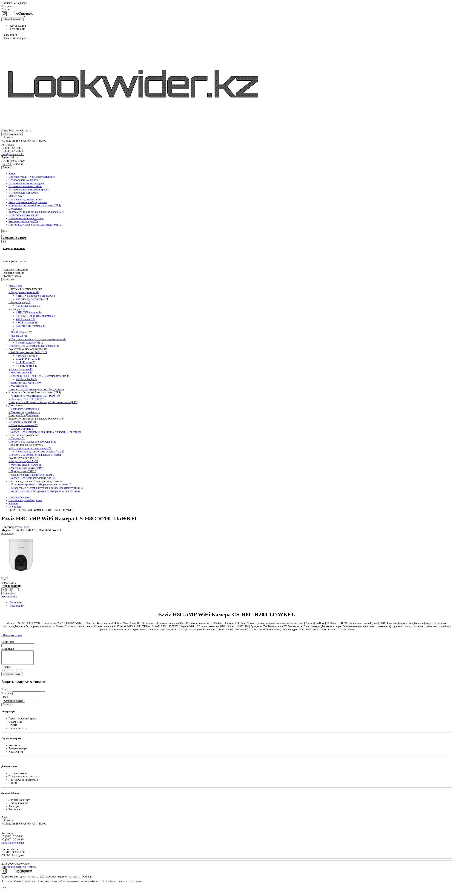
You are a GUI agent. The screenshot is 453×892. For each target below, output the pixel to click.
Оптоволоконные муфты (23, 179)
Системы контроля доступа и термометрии (37, 339)
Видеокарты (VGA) (23, 461)
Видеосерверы (19, 302)
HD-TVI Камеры (29, 312)
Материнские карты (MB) (26, 467)
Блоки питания (20, 369)
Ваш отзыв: (8, 648)
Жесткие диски (20, 372)
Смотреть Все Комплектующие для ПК (32, 477)
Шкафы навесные (22, 421)
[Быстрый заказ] (13, 593)
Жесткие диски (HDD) (24, 464)
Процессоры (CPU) (22, 471)
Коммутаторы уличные (24, 382)
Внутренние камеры (30, 325)
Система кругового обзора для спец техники (35, 224)
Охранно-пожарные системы (26, 218)
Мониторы (17, 385)
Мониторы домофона (24, 412)
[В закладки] (2, 577)
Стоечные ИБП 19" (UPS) (26, 399)
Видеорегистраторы (23, 292)
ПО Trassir (17, 335)
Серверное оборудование (23, 214)
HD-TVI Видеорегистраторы (35, 295)
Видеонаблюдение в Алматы (18, 866)
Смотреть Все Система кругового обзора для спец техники (44, 491)
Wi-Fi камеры (27, 322)
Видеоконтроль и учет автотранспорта (31, 176)
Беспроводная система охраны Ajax (40, 451)
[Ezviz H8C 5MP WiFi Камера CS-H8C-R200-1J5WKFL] (20, 573)
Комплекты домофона (23, 408)
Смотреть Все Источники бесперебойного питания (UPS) (43, 402)
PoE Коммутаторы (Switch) (27, 352)
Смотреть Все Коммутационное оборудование (36, 389)
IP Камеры (25, 319)
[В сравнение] (6, 577)
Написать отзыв (11, 635)
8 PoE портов (27, 365)
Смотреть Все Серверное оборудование (32, 441)
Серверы (16, 438)
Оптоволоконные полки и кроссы (28, 189)
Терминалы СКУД (29, 342)
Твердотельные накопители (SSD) (31, 474)
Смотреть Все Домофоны (23, 415)
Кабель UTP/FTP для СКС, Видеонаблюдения (39, 375)
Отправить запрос (14, 700)
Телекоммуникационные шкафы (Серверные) (36, 211)
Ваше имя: (7, 641)
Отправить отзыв (12, 674)
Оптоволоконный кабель (23, 192)
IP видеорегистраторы (32, 298)
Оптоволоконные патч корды (26, 183)
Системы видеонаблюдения (25, 199)
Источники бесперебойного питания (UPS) (34, 205)
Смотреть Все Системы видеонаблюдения (33, 345)
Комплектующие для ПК (23, 221)
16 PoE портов (27, 355)
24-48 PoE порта (28, 359)
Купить (6, 593)
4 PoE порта (25, 362)
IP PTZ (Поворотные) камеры (36, 315)
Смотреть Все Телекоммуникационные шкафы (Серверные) (44, 431)
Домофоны (15, 208)
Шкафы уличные (20, 428)
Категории (8, 279)
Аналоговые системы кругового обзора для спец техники (45, 487)
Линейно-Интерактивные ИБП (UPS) (34, 395)
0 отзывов (7, 533)
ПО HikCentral (20, 332)
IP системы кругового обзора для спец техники (39, 484)
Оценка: (6, 666)
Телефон (6, 693)
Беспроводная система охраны (29, 448)
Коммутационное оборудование (27, 202)
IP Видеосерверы (28, 305)
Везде (11, 173)
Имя (4, 689)
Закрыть (7, 704)
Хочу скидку (9, 596)
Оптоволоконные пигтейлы (25, 186)
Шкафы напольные (23, 425)
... (17, 329)
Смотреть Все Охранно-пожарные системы (34, 454)
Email (4, 696)
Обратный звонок (12, 134)
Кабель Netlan (26, 379)
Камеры (16, 309)
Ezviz (25, 526)
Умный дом (15, 195)
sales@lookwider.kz (12, 154)
